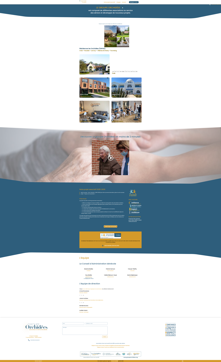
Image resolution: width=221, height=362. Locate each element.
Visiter (85, 39)
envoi (104, 336)
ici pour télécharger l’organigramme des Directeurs (92, 288)
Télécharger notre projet (110, 226)
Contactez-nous (133, 118)
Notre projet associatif (109, 2)
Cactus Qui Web (114, 361)
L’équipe (118, 2)
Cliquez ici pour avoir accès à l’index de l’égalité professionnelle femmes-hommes (111, 345)
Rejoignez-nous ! (134, 2)
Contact (124, 2)
